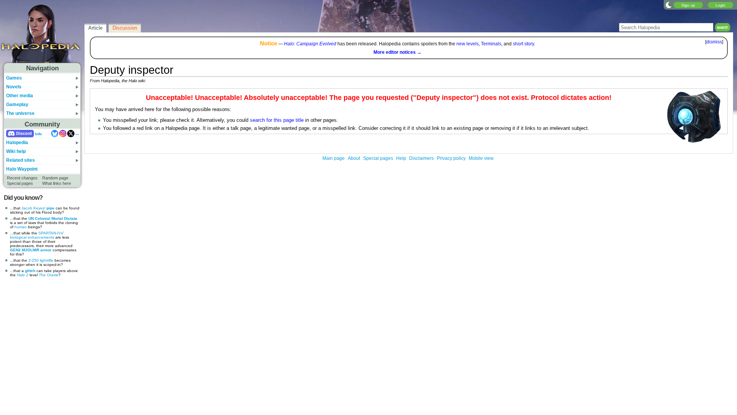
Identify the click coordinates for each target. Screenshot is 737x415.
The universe (20, 113)
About (354, 158)
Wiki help (16, 151)
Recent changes (22, 178)
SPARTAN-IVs (50, 233)
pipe (50, 208)
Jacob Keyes (33, 208)
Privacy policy (451, 158)
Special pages (20, 183)
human (21, 227)
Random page (55, 178)
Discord (24, 133)
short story (523, 43)
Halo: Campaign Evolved (310, 43)
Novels (13, 87)
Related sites (20, 160)
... (77, 133)
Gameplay (17, 104)
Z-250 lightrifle (40, 260)
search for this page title (277, 120)
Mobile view (481, 158)
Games (14, 78)
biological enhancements (32, 237)
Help (401, 158)
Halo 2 (22, 275)
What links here (56, 183)
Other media (19, 95)
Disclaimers (421, 158)
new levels (467, 43)
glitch (30, 271)
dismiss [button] (714, 42)
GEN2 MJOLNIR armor (30, 250)
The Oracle (48, 275)
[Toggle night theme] (669, 4)
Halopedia (17, 142)
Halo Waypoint (22, 169)
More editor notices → (397, 52)
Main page (333, 158)
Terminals (491, 43)
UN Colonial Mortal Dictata (52, 218)
